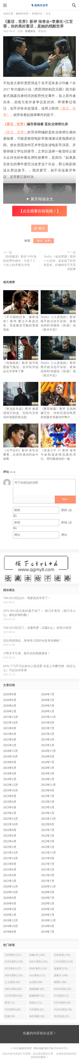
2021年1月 (47, 880)
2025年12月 (10, 717)
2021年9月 (47, 858)
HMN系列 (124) (38, 968)
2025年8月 (9, 728)
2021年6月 (9, 869)
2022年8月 (9, 830)
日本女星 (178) (62, 954)
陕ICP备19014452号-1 (56, 1048)
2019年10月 (10, 926)
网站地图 (39, 1048)
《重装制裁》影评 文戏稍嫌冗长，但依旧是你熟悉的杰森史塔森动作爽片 (58, 413)
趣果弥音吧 (40, 5)
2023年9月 (47, 790)
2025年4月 (9, 739)
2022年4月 (9, 841)
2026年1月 (47, 711)
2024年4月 (9, 773)
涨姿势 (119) (61, 968)
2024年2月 (9, 779)
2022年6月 (9, 835)
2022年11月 (48, 818)
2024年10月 (10, 756)
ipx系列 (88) (35, 982)
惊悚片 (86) (60, 982)
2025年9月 (47, 722)
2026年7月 (47, 694)
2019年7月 (47, 931)
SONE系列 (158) (14, 961)
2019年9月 (47, 926)
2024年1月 (47, 779)
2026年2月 (9, 711)
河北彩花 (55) (61, 1016)
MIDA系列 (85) (13, 989)
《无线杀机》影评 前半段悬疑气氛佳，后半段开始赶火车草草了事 (20, 367)
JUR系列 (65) (36, 1009)
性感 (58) (10, 1016)
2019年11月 (48, 920)
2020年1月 (47, 914)
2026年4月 (9, 705)
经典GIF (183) (37, 954)
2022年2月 (9, 847)
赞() (41, 228)
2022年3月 (47, 841)
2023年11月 (48, 784)
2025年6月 (9, 734)
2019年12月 (10, 920)
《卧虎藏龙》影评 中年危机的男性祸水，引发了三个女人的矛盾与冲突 (19, 261)
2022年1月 (47, 847)
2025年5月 (47, 734)
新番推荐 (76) (36, 995)
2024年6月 (9, 767)
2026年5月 (47, 700)
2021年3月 (47, 875)
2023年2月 (9, 813)
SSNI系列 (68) (12, 1009)
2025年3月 (47, 739)
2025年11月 (48, 717)
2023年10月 (10, 790)
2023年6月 (9, 801)
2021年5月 (47, 869)
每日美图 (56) (36, 1016)
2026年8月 (9, 694)
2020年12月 (10, 886)
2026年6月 (9, 700)
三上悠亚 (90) (12, 982)
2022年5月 (47, 835)
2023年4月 (9, 807)
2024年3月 (47, 773)
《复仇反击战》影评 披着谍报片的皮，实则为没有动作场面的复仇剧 (20, 413)
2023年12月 (10, 784)
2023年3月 (47, 807)
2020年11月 (48, 886)
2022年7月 (47, 830)
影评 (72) (10, 1002)
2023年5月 (47, 801)
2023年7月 (47, 796)
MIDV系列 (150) (38, 961)
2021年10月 (10, 858)
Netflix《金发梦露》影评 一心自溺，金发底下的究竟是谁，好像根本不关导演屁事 (59, 263)
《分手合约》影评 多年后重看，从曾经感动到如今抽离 (20, 454)
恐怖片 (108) (61, 975)
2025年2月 (9, 745)
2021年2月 (9, 880)
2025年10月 (10, 722)
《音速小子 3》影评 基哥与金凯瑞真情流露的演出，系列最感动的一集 (58, 454)
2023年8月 (9, 796)
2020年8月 (9, 897)
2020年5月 (47, 903)
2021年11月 (48, 852)
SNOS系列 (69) (62, 1002)
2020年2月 (9, 914)
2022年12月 (10, 818)
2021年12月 (10, 852)
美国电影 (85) (36, 989)
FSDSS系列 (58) (63, 1009)
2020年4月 (9, 909)
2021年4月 (9, 875)
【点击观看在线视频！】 (39, 211)
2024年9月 (47, 756)
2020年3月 (47, 909)
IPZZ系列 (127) (13, 968)
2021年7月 (47, 864)
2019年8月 (9, 931)
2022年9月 (47, 824)
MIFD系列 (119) (14, 975)
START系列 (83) (13, 995)
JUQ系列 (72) (61, 995)
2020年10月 (10, 892)
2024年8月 (9, 762)
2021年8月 (9, 864)
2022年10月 (10, 824)
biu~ (65, 499)
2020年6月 (9, 903)
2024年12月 (10, 750)
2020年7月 (47, 897)
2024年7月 (47, 762)
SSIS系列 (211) (13, 954)
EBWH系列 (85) (62, 989)
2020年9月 (47, 892)
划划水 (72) (35, 1002)
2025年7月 (47, 728)
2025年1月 (47, 745)
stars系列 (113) (37, 975)
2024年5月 (47, 767)
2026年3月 (47, 705)
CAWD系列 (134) (63, 961)
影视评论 (37, 13)
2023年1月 (47, 813)
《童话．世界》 (15, 124)
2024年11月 (48, 750)
